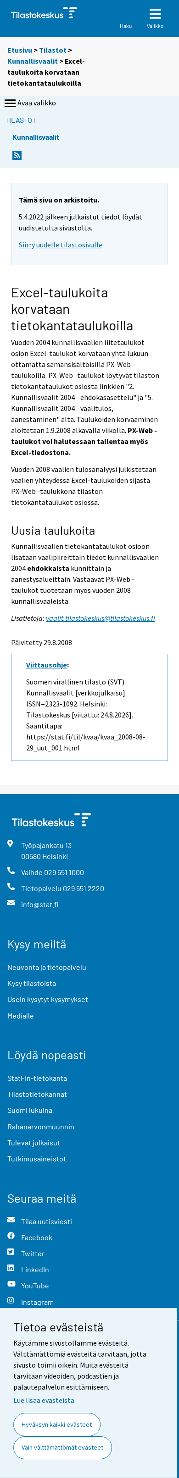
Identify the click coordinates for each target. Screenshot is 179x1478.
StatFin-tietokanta (37, 1077)
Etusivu (19, 50)
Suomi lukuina (29, 1110)
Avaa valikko (36, 102)
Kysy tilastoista (31, 983)
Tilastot (53, 50)
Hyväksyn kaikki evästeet (57, 1424)
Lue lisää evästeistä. (44, 1400)
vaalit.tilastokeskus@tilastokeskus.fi (100, 618)
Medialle (20, 1015)
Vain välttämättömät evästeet (62, 1447)
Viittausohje (46, 664)
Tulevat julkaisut (33, 1142)
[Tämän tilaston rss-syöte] (17, 157)
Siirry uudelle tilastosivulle (60, 244)
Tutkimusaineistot (36, 1158)
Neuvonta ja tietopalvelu (46, 967)
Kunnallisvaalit (32, 61)
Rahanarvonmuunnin (40, 1126)
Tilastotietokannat (37, 1093)
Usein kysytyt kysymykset (47, 999)
